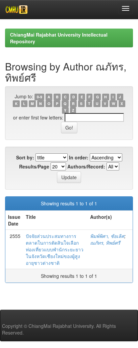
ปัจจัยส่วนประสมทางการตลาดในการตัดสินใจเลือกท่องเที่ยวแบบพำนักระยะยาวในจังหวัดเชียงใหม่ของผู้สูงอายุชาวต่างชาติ (54, 249)
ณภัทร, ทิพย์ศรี (105, 242)
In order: (78, 157)
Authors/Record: (86, 166)
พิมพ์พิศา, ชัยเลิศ (107, 236)
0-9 (39, 96)
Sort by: (25, 157)
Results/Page (34, 166)
